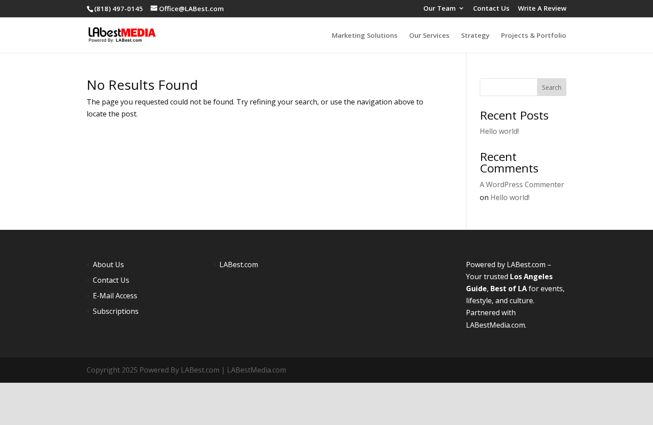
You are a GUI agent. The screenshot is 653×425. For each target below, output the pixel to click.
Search (551, 87)
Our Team (439, 8)
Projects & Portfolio (533, 36)
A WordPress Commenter (522, 184)
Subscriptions (116, 311)
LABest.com (238, 264)
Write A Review (542, 8)
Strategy (475, 36)
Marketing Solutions (365, 36)
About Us (108, 264)
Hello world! (499, 131)
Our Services (429, 36)
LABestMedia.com (495, 325)
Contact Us (491, 8)
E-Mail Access (115, 296)
